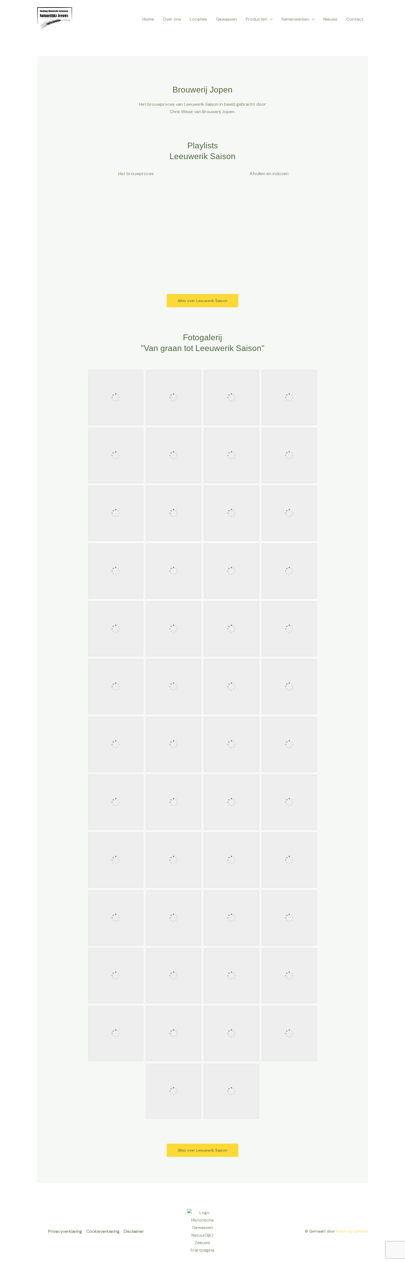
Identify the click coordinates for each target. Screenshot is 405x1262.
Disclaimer (134, 1231)
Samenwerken (295, 19)
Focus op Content (352, 1231)
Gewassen (226, 19)
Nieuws (330, 19)
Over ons (172, 19)
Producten (256, 19)
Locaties (198, 19)
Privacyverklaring (65, 1231)
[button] (270, 19)
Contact (354, 19)
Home (148, 19)
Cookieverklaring (103, 1231)
